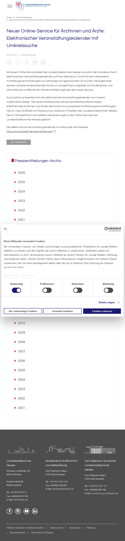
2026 (21, 172)
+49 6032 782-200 (58, 482)
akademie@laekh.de (63, 489)
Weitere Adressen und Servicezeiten (25, 528)
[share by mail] (34, 62)
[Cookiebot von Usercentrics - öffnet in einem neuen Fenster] (107, 229)
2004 (21, 379)
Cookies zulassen (102, 311)
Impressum (28, 275)
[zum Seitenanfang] (118, 534)
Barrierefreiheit (17, 533)
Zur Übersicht (19, 142)
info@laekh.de (21, 500)
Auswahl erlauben (62, 311)
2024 (21, 191)
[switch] (47, 290)
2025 (21, 182)
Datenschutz (11, 275)
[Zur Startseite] (33, 6)
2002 (21, 398)
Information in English (42, 533)
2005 (21, 370)
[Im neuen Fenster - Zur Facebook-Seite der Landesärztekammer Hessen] (9, 511)
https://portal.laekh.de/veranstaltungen (30, 131)
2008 (21, 342)
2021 (21, 219)
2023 (21, 201)
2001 (21, 407)
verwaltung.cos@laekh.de (105, 493)
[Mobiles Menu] (10, 6)
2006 (21, 360)
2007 (21, 351)
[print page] (43, 62)
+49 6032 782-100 (97, 486)
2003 (21, 389)
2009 (21, 332)
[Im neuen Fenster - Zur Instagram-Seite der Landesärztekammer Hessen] (18, 511)
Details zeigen (107, 302)
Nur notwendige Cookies (23, 311)
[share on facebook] (26, 62)
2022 (21, 210)
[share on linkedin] (9, 62)
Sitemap (91, 528)
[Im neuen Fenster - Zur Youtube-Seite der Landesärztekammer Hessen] (26, 511)
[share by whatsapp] (18, 62)
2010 (21, 323)
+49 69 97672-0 (18, 492)
